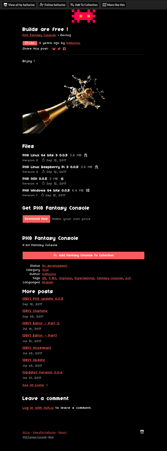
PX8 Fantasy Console (39, 35)
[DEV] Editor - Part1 (40, 335)
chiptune (65, 278)
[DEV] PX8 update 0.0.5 (43, 299)
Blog (50, 437)
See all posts (33, 385)
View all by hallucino (44, 432)
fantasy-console (110, 278)
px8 (128, 278)
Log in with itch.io (38, 408)
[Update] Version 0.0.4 (43, 372)
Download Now (36, 219)
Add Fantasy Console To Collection (86, 255)
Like (32, 43)
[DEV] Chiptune (35, 311)
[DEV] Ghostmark (37, 348)
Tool (45, 270)
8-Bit (52, 278)
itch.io (26, 432)
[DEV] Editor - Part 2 (41, 323)
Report (62, 432)
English (47, 282)
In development (54, 266)
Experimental (84, 278)
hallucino (73, 43)
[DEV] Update (34, 360)
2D (44, 278)
